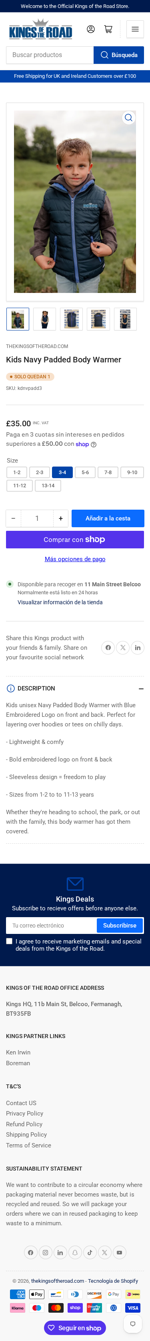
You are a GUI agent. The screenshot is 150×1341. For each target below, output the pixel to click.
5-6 (85, 472)
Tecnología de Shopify (113, 1281)
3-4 (62, 472)
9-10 (132, 472)
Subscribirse (119, 925)
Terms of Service (28, 1145)
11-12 (19, 486)
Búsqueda (125, 55)
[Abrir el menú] (135, 29)
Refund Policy (24, 1124)
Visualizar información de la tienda (60, 602)
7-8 (108, 472)
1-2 (16, 472)
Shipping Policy (26, 1134)
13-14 (48, 486)
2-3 (39, 472)
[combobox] (75, 55)
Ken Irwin (18, 1052)
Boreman (18, 1063)
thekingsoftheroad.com (37, 346)
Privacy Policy (24, 1113)
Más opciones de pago (75, 559)
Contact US (21, 1103)
